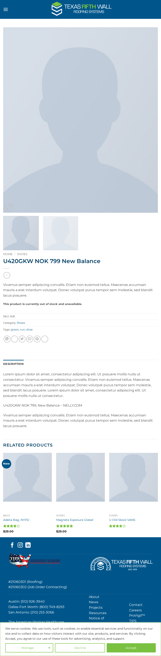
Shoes (22, 254)
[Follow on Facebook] (12, 545)
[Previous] (11, 119)
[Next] (149, 119)
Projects (96, 608)
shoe (29, 329)
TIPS (132, 621)
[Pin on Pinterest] (37, 339)
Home (8, 254)
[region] (80, 639)
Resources (97, 613)
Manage (28, 648)
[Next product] (7, 275)
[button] (5, 9)
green (15, 329)
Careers (135, 610)
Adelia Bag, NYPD (16, 520)
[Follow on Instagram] (20, 545)
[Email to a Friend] (29, 339)
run (22, 329)
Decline (80, 648)
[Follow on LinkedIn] (28, 545)
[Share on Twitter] (22, 339)
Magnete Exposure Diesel (74, 520)
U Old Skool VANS (122, 520)
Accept (131, 648)
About (94, 597)
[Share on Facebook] (14, 339)
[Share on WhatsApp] (7, 339)
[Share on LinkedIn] (44, 339)
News (93, 602)
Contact (136, 605)
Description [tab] (13, 363)
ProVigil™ (137, 615)
